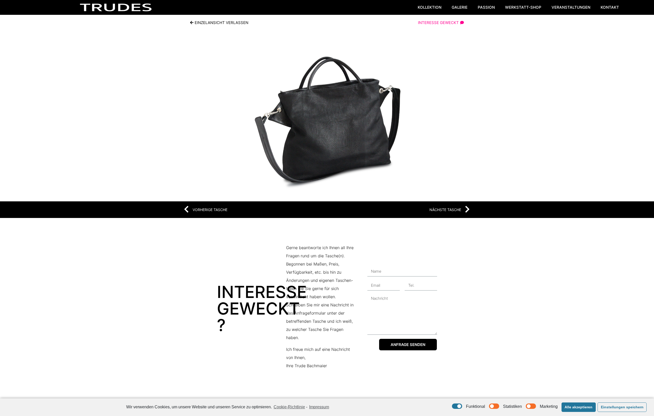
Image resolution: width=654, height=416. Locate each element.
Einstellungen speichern (622, 407)
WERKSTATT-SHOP (523, 7)
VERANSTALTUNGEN (571, 7)
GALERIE (460, 7)
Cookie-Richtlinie (289, 407)
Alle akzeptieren (578, 407)
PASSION (486, 7)
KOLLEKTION (429, 7)
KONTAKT (610, 7)
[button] (219, 23)
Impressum (319, 407)
